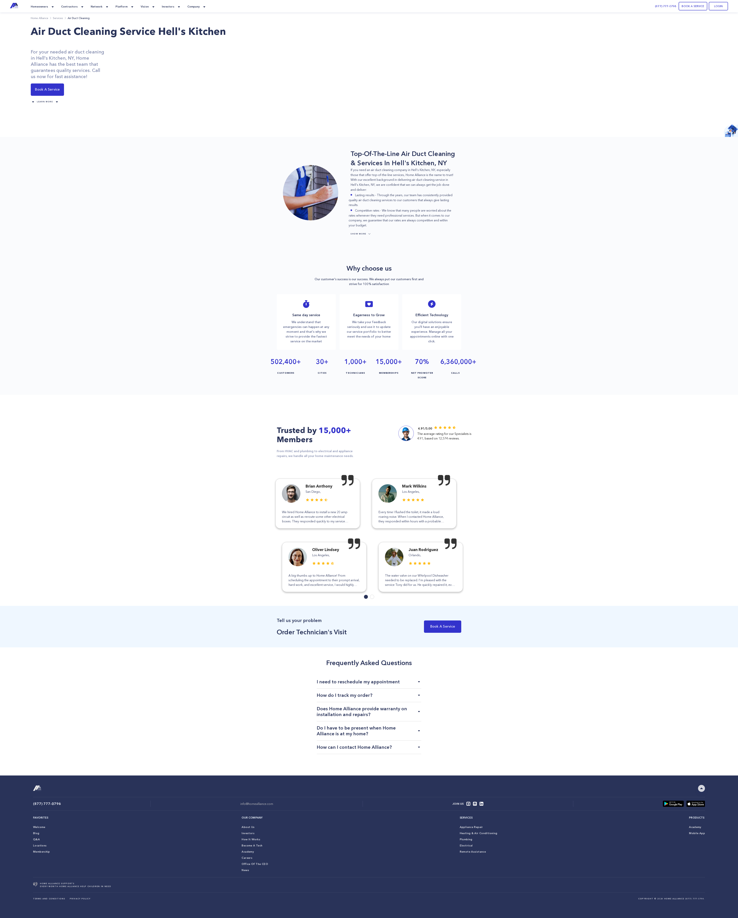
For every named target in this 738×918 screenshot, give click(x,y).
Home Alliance (39, 18)
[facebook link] (468, 804)
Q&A (36, 839)
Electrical (466, 845)
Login (718, 6)
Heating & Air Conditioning (478, 833)
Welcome (39, 827)
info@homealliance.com (256, 804)
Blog (36, 833)
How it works (251, 839)
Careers (247, 858)
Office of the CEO (255, 864)
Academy (248, 851)
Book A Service (47, 89)
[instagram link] (475, 804)
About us (248, 827)
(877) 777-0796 (665, 6)
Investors (248, 833)
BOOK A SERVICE (693, 6)
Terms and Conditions (49, 898)
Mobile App (697, 833)
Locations (40, 845)
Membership (41, 851)
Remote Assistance (473, 851)
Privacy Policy (80, 898)
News (245, 870)
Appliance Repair (471, 827)
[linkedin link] (481, 804)
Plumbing (466, 839)
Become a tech (252, 845)
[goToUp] (701, 788)
